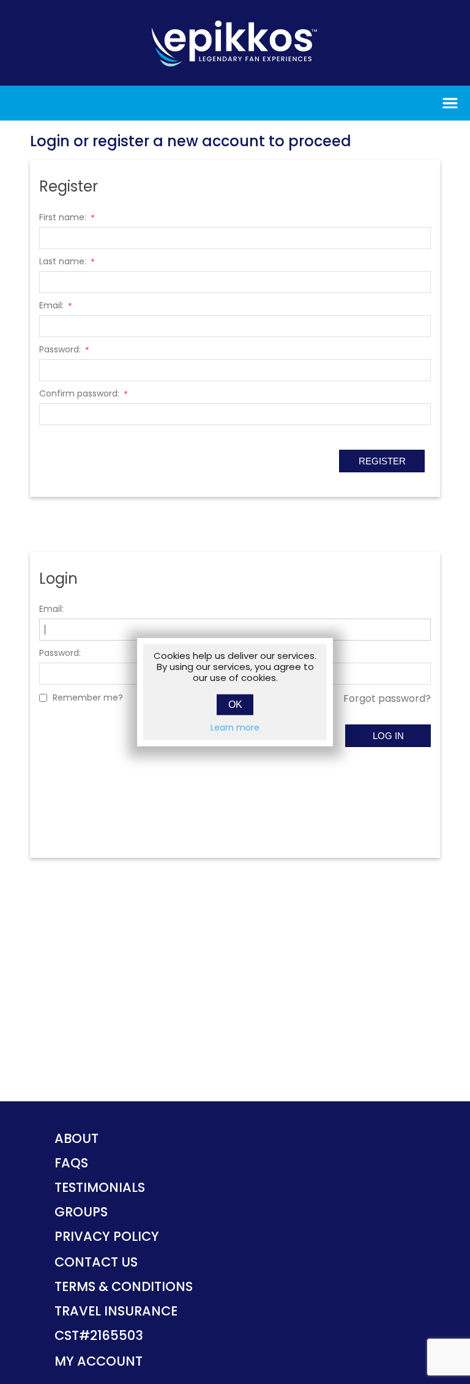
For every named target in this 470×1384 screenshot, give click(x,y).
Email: (51, 305)
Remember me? (88, 697)
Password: (60, 349)
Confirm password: (79, 393)
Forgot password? (387, 698)
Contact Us (96, 1262)
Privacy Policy (106, 1236)
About (76, 1138)
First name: (62, 217)
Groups (81, 1212)
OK (235, 704)
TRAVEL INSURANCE (115, 1311)
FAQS (71, 1163)
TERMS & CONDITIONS (123, 1286)
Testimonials (99, 1187)
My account (98, 1361)
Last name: (62, 261)
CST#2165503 (98, 1335)
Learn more (235, 727)
